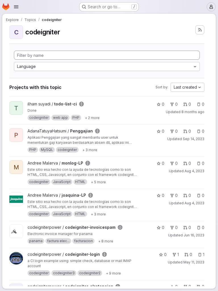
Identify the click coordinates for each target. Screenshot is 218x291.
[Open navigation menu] (16, 6)
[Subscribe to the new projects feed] (199, 29)
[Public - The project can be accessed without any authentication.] (81, 104)
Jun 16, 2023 (194, 235)
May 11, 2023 (193, 262)
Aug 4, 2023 (194, 171)
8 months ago (192, 112)
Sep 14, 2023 (193, 139)
